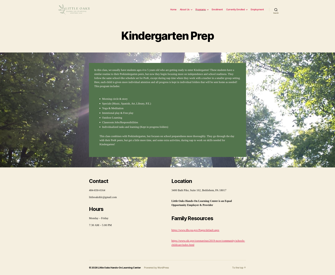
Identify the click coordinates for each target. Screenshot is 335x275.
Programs (201, 9)
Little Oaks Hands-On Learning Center (119, 267)
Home (173, 9)
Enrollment (217, 9)
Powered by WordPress (156, 267)
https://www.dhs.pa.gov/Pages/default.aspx (195, 230)
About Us (185, 9)
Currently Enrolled (235, 9)
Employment (257, 9)
